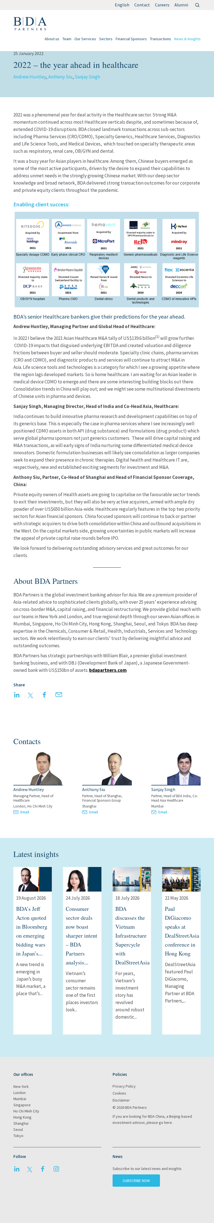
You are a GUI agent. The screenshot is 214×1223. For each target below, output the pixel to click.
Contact (142, 5)
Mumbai (19, 1098)
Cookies (119, 1093)
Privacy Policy (124, 1086)
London (19, 1092)
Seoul (18, 1129)
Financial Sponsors (131, 38)
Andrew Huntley (29, 77)
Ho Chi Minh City (26, 1111)
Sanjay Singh (87, 77)
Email (24, 812)
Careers (162, 5)
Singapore (22, 1104)
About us (52, 38)
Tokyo (18, 1135)
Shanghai (20, 1123)
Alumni (181, 5)
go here (165, 1122)
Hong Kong (22, 1117)
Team (66, 38)
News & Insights (187, 38)
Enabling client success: (41, 204)
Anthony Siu (60, 77)
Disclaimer (121, 1100)
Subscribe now (136, 1180)
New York (21, 1086)
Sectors (106, 38)
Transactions (160, 38)
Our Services (85, 38)
